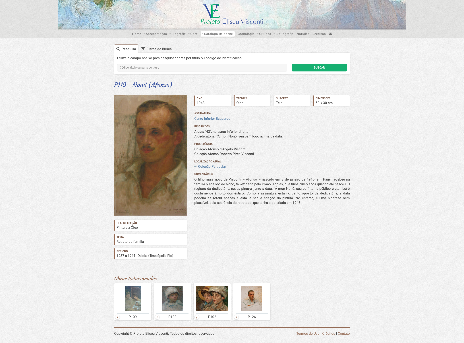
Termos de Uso (308, 333)
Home (136, 34)
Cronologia (246, 34)
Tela (279, 103)
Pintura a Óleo (127, 227)
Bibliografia (285, 34)
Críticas (265, 34)
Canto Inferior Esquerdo (212, 119)
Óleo (239, 103)
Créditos (319, 34)
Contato (344, 333)
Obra (194, 34)
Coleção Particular (212, 166)
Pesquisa (129, 49)
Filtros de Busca (159, 49)
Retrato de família (130, 242)
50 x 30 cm (324, 103)
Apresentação (156, 34)
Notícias (303, 34)
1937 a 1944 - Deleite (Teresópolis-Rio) (145, 256)
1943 (201, 103)
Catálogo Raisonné (218, 34)
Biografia (179, 34)
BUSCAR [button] (319, 67)
